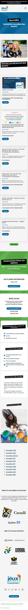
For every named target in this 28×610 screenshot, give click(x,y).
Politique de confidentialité (11, 604)
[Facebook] (5, 589)
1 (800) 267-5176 (14, 313)
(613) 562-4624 (14, 311)
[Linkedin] (22, 589)
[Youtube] (15, 589)
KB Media (8, 607)
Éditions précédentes (18, 392)
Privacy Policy (19, 604)
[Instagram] (8, 589)
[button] (14, 244)
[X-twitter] (19, 589)
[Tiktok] (12, 589)
